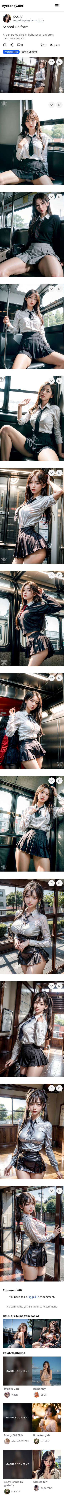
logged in (33, 1296)
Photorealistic (11, 51)
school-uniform (29, 51)
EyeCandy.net (12, 6)
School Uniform (16, 26)
